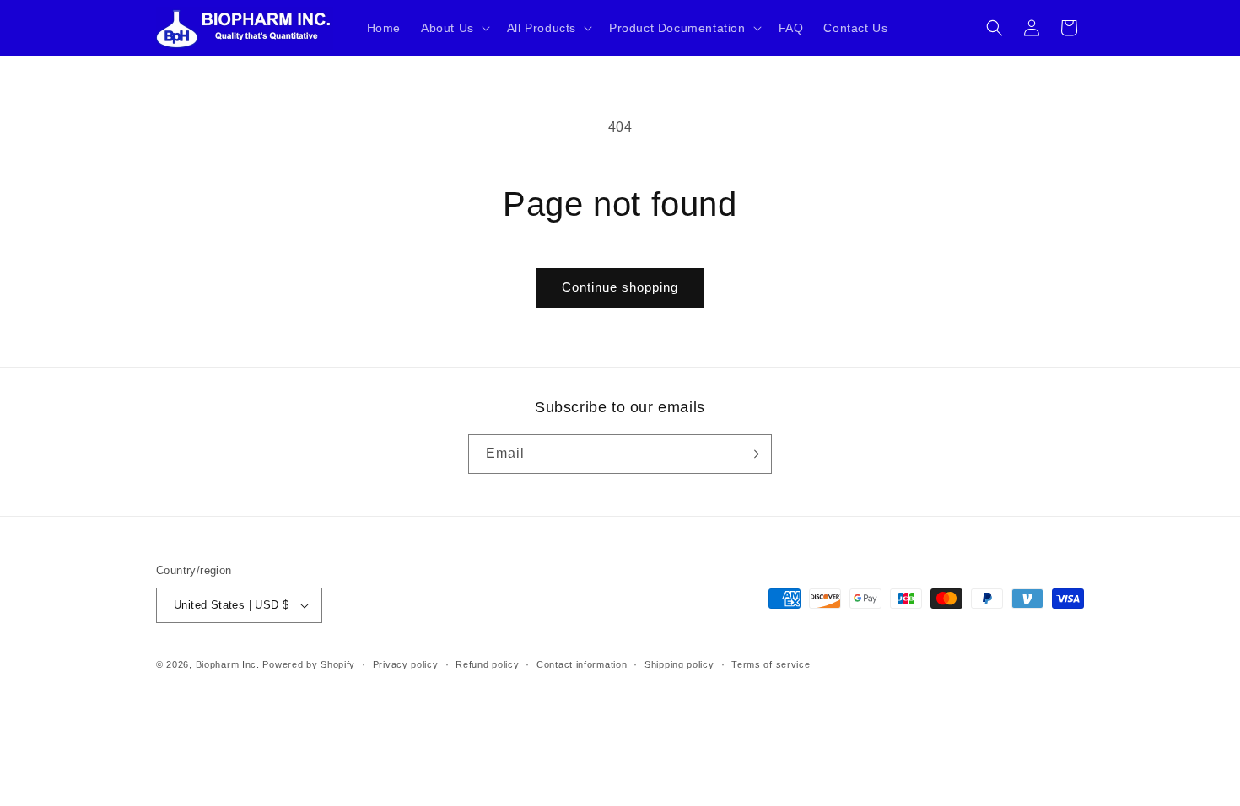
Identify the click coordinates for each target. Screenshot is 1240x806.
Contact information (581, 664)
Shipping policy (679, 664)
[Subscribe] (752, 454)
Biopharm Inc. (228, 664)
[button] (454, 28)
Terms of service (770, 664)
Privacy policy (406, 664)
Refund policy (487, 664)
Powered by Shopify (308, 664)
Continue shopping (620, 287)
